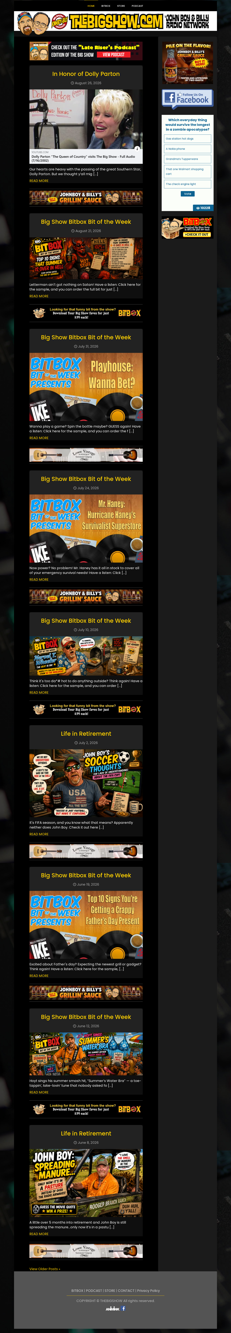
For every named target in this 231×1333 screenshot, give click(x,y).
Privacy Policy (148, 1290)
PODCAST (94, 1290)
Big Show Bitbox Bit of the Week (86, 222)
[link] (86, 51)
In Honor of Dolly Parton (86, 74)
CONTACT (126, 1290)
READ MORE (39, 180)
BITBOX (77, 1290)
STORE (110, 1290)
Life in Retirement (86, 734)
